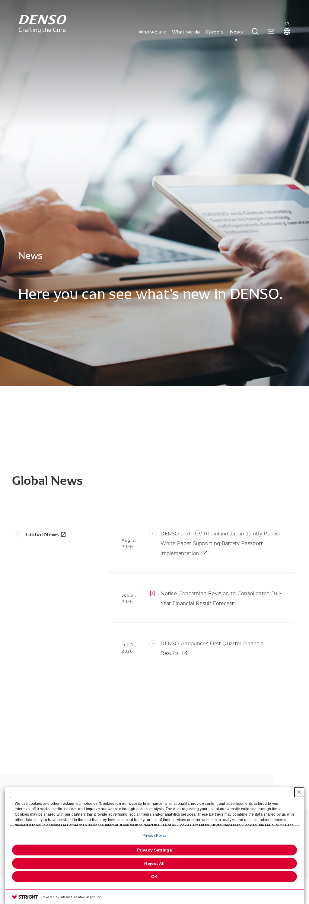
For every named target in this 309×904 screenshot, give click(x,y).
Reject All (154, 863)
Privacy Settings (154, 850)
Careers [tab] (215, 31)
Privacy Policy (154, 835)
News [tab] (236, 31)
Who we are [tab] (152, 31)
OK (154, 876)
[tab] (255, 31)
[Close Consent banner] (299, 792)
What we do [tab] (186, 31)
